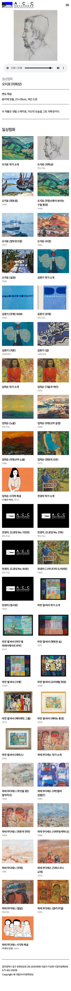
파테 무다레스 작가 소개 (49, 754)
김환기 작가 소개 (45, 277)
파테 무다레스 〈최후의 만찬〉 (16, 831)
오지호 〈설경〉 (9, 277)
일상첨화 (7, 79)
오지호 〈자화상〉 (45, 164)
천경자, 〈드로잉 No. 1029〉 (16, 532)
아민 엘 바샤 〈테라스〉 (12, 754)
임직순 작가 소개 (10, 387)
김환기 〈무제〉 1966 (12, 314)
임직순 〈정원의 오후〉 (47, 459)
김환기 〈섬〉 (43, 350)
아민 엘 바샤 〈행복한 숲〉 (49, 641)
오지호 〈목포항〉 (10, 200)
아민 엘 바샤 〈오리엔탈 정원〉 (51, 682)
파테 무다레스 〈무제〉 (12, 868)
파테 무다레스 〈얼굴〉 (12, 908)
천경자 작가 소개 (45, 496)
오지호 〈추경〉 (44, 241)
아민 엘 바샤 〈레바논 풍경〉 (50, 718)
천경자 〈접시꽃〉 (10, 605)
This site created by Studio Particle (22, 989)
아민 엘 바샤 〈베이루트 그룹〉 (16, 718)
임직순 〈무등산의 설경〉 (49, 423)
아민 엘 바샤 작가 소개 (48, 605)
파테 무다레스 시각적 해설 (15, 944)
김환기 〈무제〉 (44, 314)
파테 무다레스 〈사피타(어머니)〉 (53, 831)
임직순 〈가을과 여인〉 (47, 387)
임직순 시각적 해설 (11, 496)
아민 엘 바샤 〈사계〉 (11, 682)
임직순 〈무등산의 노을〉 (13, 459)
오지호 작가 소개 (10, 164)
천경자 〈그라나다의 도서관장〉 (52, 568)
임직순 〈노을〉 (9, 423)
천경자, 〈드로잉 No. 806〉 (15, 568)
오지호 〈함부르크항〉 (12, 241)
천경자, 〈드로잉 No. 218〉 (50, 532)
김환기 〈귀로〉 (9, 350)
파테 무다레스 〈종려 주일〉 (50, 908)
